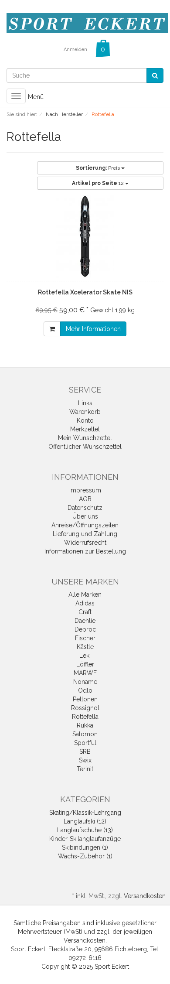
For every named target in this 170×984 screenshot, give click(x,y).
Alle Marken (85, 594)
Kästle (85, 646)
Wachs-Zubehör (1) (85, 856)
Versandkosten (145, 895)
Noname (85, 681)
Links (85, 403)
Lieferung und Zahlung (85, 533)
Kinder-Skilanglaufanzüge (85, 838)
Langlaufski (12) (85, 821)
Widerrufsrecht (85, 542)
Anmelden (75, 49)
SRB (85, 751)
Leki (85, 655)
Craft (85, 611)
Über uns (85, 516)
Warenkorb (85, 411)
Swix (85, 760)
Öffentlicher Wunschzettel (85, 446)
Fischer (85, 638)
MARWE (85, 673)
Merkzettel (85, 429)
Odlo (85, 690)
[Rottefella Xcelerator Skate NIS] (85, 236)
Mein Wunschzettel (85, 437)
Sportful (85, 742)
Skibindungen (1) (85, 847)
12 (98, 183)
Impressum (85, 490)
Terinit (85, 768)
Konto (85, 420)
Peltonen (85, 699)
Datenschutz (85, 507)
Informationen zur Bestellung (85, 551)
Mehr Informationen (93, 328)
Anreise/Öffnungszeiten (85, 525)
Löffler (85, 664)
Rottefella (85, 716)
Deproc (85, 629)
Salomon (85, 734)
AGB (85, 498)
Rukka (85, 725)
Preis (98, 168)
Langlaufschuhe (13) (85, 830)
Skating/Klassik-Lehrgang (85, 812)
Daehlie (85, 620)
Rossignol (85, 707)
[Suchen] (154, 75)
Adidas (85, 603)
